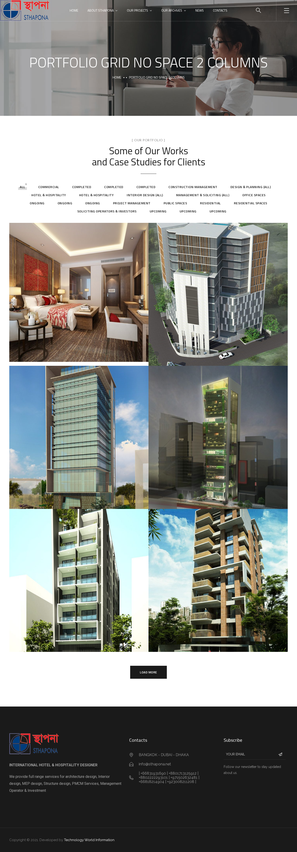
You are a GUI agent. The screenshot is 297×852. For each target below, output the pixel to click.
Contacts (220, 10)
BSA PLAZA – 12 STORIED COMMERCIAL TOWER (216, 363)
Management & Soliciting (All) (202, 194)
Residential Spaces (250, 203)
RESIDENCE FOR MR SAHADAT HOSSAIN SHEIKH (216, 648)
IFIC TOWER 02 (177, 506)
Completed (81, 186)
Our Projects (137, 10)
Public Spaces (175, 203)
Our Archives (171, 10)
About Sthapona (100, 10)
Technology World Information (89, 840)
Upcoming (158, 211)
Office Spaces (254, 194)
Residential (210, 203)
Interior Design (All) (145, 194)
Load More (148, 672)
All (22, 186)
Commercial (48, 186)
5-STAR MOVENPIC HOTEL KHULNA (63, 358)
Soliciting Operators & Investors (107, 211)
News (199, 10)
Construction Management (192, 186)
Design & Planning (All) (250, 186)
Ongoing (37, 203)
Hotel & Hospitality (48, 194)
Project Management (132, 203)
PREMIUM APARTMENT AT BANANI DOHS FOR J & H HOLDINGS (76, 648)
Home (74, 10)
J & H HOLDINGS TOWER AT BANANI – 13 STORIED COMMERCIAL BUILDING (69, 505)
